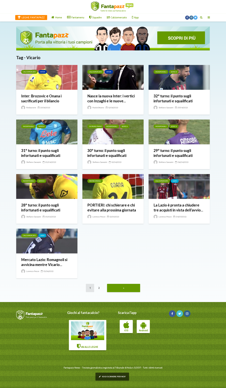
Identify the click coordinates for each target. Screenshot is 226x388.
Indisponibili (160, 72)
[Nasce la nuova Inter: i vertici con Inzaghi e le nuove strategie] (113, 77)
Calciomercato (29, 72)
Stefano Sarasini (165, 107)
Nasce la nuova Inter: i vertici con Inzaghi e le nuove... (111, 98)
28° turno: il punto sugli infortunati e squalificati (40, 207)
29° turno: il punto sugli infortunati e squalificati (173, 153)
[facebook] (172, 313)
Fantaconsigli (95, 181)
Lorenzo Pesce (98, 216)
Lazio (175, 181)
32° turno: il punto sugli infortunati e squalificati (173, 98)
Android (143, 330)
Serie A (174, 72)
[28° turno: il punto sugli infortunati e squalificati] (46, 186)
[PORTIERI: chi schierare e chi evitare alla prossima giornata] (113, 186)
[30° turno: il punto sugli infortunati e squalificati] (113, 131)
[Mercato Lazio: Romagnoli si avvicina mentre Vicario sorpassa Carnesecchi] (46, 240)
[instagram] (187, 313)
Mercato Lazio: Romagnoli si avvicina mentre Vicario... (44, 262)
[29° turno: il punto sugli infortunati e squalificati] (179, 131)
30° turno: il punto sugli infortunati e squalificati (106, 153)
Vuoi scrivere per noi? (113, 376)
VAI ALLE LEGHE (89, 347)
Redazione (31, 107)
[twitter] (179, 313)
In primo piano (95, 126)
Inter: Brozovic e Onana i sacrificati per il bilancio (41, 98)
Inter (42, 72)
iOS (126, 330)
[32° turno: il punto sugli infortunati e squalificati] (179, 77)
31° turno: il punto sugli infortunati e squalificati (40, 153)
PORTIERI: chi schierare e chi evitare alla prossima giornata (111, 207)
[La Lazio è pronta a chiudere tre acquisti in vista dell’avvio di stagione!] (179, 186)
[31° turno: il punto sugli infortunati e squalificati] (46, 131)
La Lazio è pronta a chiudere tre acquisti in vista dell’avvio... (178, 207)
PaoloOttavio (98, 107)
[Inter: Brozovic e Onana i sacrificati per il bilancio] (46, 77)
